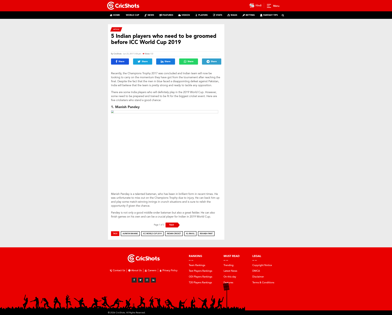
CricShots (117, 53)
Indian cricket (174, 233)
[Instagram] (147, 280)
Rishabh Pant (206, 233)
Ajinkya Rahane (130, 233)
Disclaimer (258, 276)
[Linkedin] (153, 280)
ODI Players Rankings (200, 276)
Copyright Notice (262, 265)
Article (116, 29)
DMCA (256, 270)
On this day (230, 276)
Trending (229, 265)
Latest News (230, 270)
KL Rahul (190, 233)
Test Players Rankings (200, 270)
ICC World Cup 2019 (152, 233)
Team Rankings (197, 265)
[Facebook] (134, 280)
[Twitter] (140, 280)
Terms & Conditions (263, 282)
